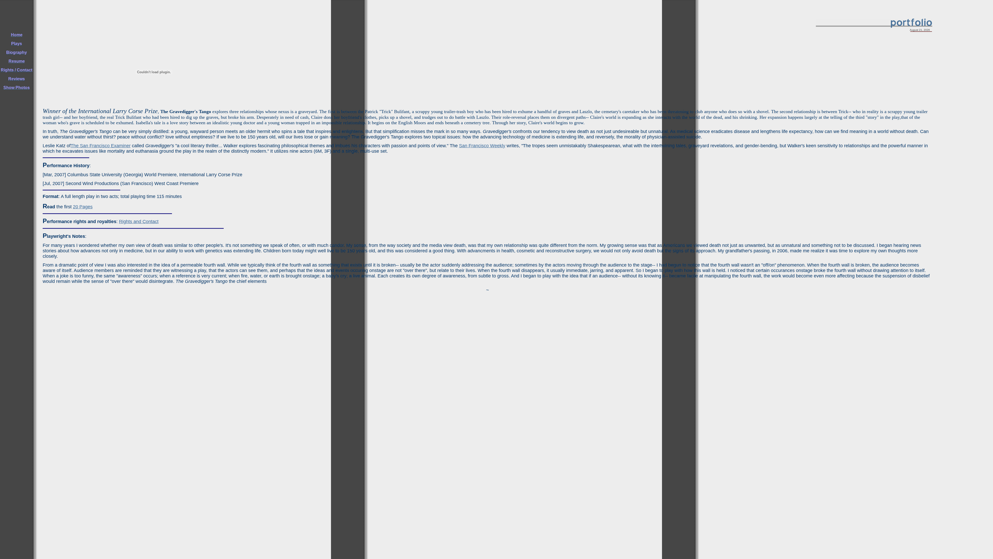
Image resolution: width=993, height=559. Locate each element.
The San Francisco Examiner (101, 145)
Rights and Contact (139, 221)
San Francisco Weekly (482, 145)
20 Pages (83, 206)
